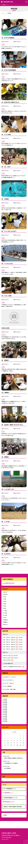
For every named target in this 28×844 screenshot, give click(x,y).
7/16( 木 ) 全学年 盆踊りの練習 (9, 689)
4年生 (5, 603)
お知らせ (5, 592)
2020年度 (5, 709)
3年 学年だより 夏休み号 (13, 644)
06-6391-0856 (7, 837)
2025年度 (5, 701)
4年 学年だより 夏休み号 (13, 642)
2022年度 (5, 706)
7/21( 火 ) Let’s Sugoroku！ (8, 683)
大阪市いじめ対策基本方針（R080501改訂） (14, 666)
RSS (6, 815)
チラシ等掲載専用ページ (7, 792)
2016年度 (5, 716)
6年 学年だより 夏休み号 (13, 639)
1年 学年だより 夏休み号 (13, 649)
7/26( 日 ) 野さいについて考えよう (9, 677)
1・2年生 (5, 610)
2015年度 (5, 718)
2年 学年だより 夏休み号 (13, 646)
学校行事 (5, 594)
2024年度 (5, 702)
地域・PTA (6, 624)
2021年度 (5, 707)
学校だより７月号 (11, 655)
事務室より (6, 622)
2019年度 (5, 711)
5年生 (5, 606)
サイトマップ (5, 839)
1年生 (5, 596)
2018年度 (5, 713)
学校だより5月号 (8, 660)
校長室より (6, 620)
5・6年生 (5, 615)
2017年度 (5, 714)
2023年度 (5, 704)
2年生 (5, 599)
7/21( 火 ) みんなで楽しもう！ (8, 680)
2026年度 (5, 699)
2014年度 (5, 720)
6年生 (5, 608)
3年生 (5, 601)
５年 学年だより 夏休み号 (13, 637)
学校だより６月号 (11, 658)
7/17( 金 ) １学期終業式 (7, 686)
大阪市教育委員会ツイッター (8, 801)
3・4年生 (5, 613)
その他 (5, 617)
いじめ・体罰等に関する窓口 (8, 583)
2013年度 (5, 721)
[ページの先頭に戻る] (26, 842)
